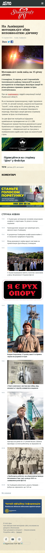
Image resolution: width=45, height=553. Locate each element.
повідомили (13, 94)
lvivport (19, 532)
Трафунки (22, 38)
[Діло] (7, 3)
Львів (16, 38)
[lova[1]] (22, 513)
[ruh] (22, 300)
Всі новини (6, 493)
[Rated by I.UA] (25, 544)
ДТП (14, 167)
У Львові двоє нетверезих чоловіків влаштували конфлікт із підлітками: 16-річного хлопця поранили (25, 221)
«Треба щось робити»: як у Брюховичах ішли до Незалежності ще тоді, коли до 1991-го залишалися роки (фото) (25, 478)
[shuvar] (22, 150)
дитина (9, 167)
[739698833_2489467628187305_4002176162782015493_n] (22, 19)
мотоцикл (20, 167)
